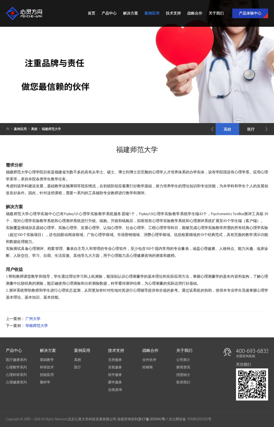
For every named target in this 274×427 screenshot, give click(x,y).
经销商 (147, 367)
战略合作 (194, 13)
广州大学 (32, 319)
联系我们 (183, 382)
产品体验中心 (250, 13)
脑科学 (45, 382)
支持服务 (115, 360)
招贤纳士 (183, 375)
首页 (91, 13)
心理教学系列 (16, 367)
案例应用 (151, 13)
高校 (227, 129)
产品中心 (109, 13)
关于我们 (216, 13)
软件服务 (115, 375)
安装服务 (115, 367)
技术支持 (173, 13)
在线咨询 (115, 390)
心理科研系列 (16, 375)
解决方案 (130, 13)
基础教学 (47, 360)
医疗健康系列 (16, 360)
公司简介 (183, 360)
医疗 (251, 129)
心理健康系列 (16, 382)
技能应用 (47, 375)
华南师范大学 (36, 326)
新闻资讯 (183, 367)
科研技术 (47, 367)
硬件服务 (115, 382)
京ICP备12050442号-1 (153, 419)
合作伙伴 (149, 360)
